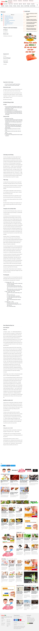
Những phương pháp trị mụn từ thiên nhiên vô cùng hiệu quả (27, 539)
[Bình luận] (2, 20)
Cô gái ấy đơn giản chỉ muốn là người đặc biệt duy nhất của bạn (27, 605)
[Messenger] (2, 18)
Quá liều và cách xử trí (8, 23)
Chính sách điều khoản (31, 620)
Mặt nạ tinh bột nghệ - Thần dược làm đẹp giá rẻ (34, 549)
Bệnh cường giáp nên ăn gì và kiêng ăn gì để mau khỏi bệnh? (5, 481)
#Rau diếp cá (10, 2)
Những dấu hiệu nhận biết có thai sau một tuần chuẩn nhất (19, 565)
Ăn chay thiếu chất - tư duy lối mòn (19, 512)
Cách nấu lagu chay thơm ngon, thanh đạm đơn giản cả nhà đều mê (4, 524)
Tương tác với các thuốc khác (10, 20)
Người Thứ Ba (30, 585)
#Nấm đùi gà (31, 0)
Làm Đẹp (23, 532)
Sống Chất (19, 532)
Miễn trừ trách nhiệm (30, 618)
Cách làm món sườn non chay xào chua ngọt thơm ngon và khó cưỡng (12, 524)
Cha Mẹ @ (4, 559)
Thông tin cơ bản (8, 15)
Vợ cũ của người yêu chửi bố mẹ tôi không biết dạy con (27, 592)
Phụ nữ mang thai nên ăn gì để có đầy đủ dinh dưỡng (12, 577)
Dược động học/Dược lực (9, 22)
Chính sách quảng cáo (31, 619)
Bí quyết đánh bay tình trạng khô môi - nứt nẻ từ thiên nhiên (19, 539)
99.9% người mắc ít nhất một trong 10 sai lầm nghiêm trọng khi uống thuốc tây (24, 481)
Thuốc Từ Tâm (5, 505)
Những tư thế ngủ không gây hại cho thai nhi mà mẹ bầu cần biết (4, 577)
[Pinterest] (20, 620)
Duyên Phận (34, 585)
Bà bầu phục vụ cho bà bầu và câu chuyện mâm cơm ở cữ (19, 605)
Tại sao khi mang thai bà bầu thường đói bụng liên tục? (19, 577)
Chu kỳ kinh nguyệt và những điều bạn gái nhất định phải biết (11, 565)
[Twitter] (16, 620)
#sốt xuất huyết (25, 0)
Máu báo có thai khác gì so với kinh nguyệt (4, 565)
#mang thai (20, 0)
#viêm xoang (10, 0)
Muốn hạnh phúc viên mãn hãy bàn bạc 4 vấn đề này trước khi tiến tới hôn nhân (34, 592)
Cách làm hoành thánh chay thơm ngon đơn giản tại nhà (4, 512)
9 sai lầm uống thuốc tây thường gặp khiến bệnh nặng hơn (33, 481)
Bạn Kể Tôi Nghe (20, 585)
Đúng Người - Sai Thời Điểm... (34, 605)
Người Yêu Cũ (26, 585)
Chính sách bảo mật (30, 621)
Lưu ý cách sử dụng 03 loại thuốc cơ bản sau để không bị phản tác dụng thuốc (24, 493)
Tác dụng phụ (7, 21)
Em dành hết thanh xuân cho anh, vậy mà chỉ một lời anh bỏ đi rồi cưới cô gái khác (19, 592)
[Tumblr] (18, 620)
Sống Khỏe (8, 621)
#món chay (15, 0)
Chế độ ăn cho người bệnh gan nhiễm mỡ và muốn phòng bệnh (14, 493)
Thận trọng (7, 19)
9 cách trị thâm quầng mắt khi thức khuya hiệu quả (19, 549)
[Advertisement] (12, 45)
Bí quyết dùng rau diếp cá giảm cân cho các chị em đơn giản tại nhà (34, 539)
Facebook (8, 465)
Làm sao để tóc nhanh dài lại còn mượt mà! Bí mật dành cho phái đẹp (27, 550)
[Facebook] (2, 17)
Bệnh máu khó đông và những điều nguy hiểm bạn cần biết (14, 481)
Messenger (13, 465)
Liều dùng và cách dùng (9, 18)
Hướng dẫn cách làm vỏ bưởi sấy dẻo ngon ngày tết (19, 523)
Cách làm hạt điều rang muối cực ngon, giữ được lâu (12, 512)
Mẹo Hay (2, 624)
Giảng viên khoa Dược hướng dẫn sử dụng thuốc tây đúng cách (5, 493)
